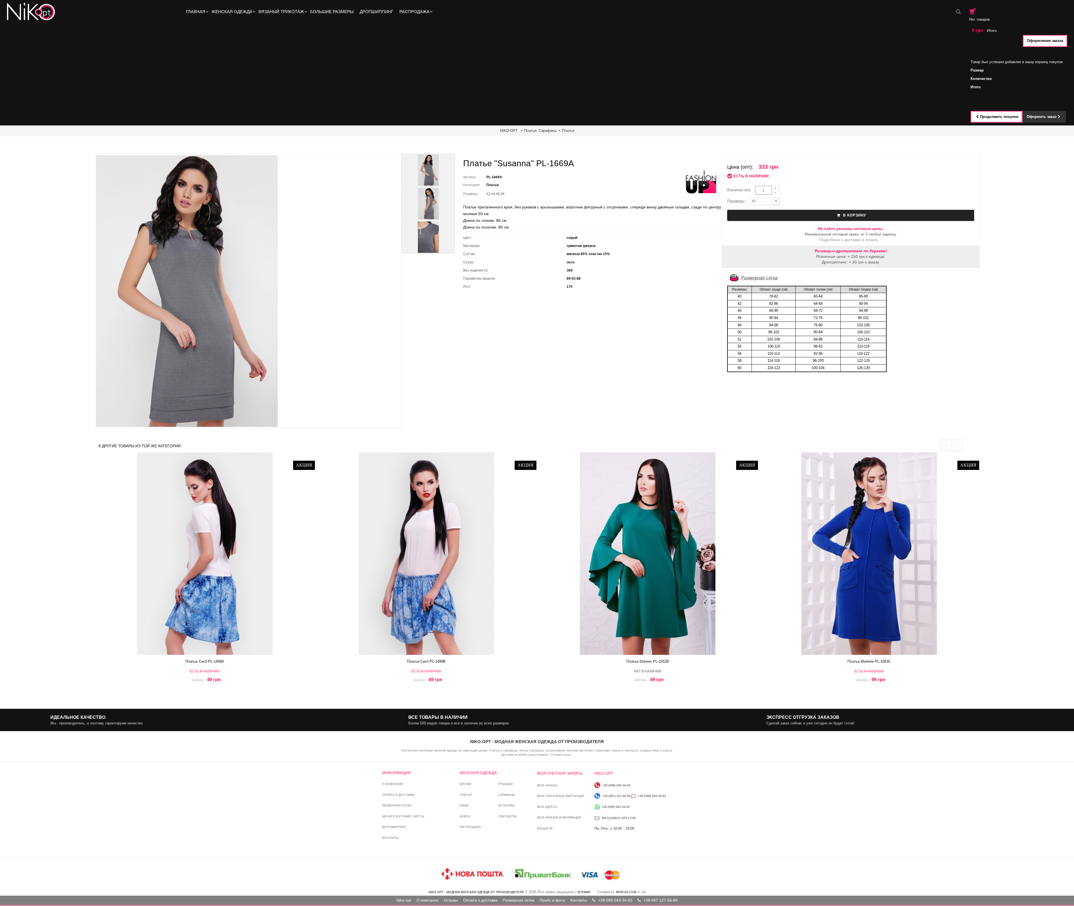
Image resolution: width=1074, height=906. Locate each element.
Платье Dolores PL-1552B (647, 661)
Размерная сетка (759, 277)
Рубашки (505, 784)
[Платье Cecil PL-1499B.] (426, 553)
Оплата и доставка (398, 794)
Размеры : (472, 194)
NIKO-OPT (509, 131)
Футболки (506, 805)
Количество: (740, 189)
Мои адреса (547, 806)
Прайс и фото (552, 900)
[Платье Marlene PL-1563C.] (869, 553)
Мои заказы (547, 785)
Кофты (465, 816)
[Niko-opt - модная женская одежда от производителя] (32, 11)
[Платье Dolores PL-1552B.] (648, 553)
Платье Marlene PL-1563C (869, 661)
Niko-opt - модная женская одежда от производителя (476, 892)
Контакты (390, 838)
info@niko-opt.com (618, 818)
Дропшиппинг (394, 827)
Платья (568, 131)
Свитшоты (507, 816)
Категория (471, 185)
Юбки (464, 805)
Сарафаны (506, 794)
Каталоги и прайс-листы (403, 816)
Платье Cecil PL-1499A (204, 661)
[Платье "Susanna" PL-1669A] (428, 170)
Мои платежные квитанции (560, 796)
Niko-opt (403, 900)
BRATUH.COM (626, 892)
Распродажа (470, 827)
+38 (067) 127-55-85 (616, 796)
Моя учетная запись (559, 773)
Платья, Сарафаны (540, 131)
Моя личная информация (559, 817)
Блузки (465, 784)
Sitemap (583, 892)
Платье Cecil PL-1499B (426, 661)
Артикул (469, 177)
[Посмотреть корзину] (972, 11)
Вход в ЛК (545, 828)
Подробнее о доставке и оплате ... (850, 239)
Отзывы (451, 900)
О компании (392, 784)
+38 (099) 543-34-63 (616, 785)
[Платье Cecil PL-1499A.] (205, 553)
